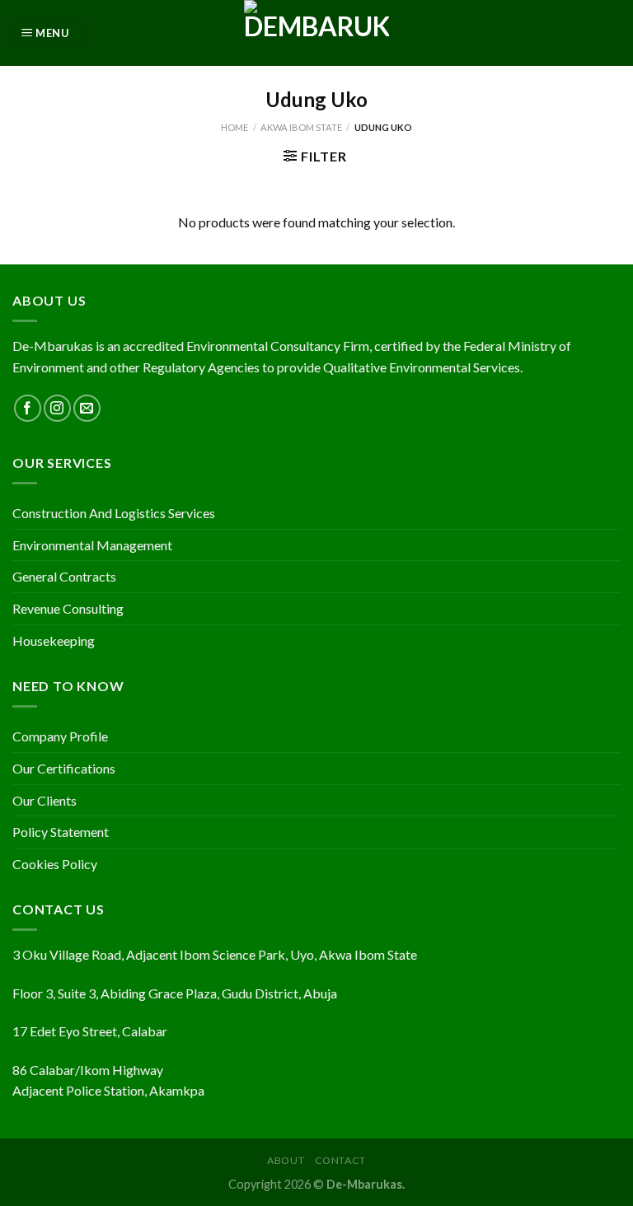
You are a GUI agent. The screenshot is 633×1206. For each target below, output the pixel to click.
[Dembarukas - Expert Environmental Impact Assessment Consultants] (316, 33)
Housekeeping (53, 640)
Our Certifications (63, 768)
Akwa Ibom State (301, 127)
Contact (340, 1160)
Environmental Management (92, 545)
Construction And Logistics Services (113, 513)
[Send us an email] (87, 408)
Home (234, 127)
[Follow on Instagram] (57, 408)
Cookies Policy (54, 864)
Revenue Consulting (68, 608)
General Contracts (64, 576)
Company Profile (60, 736)
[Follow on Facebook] (27, 408)
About (285, 1160)
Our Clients (44, 800)
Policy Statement (60, 831)
